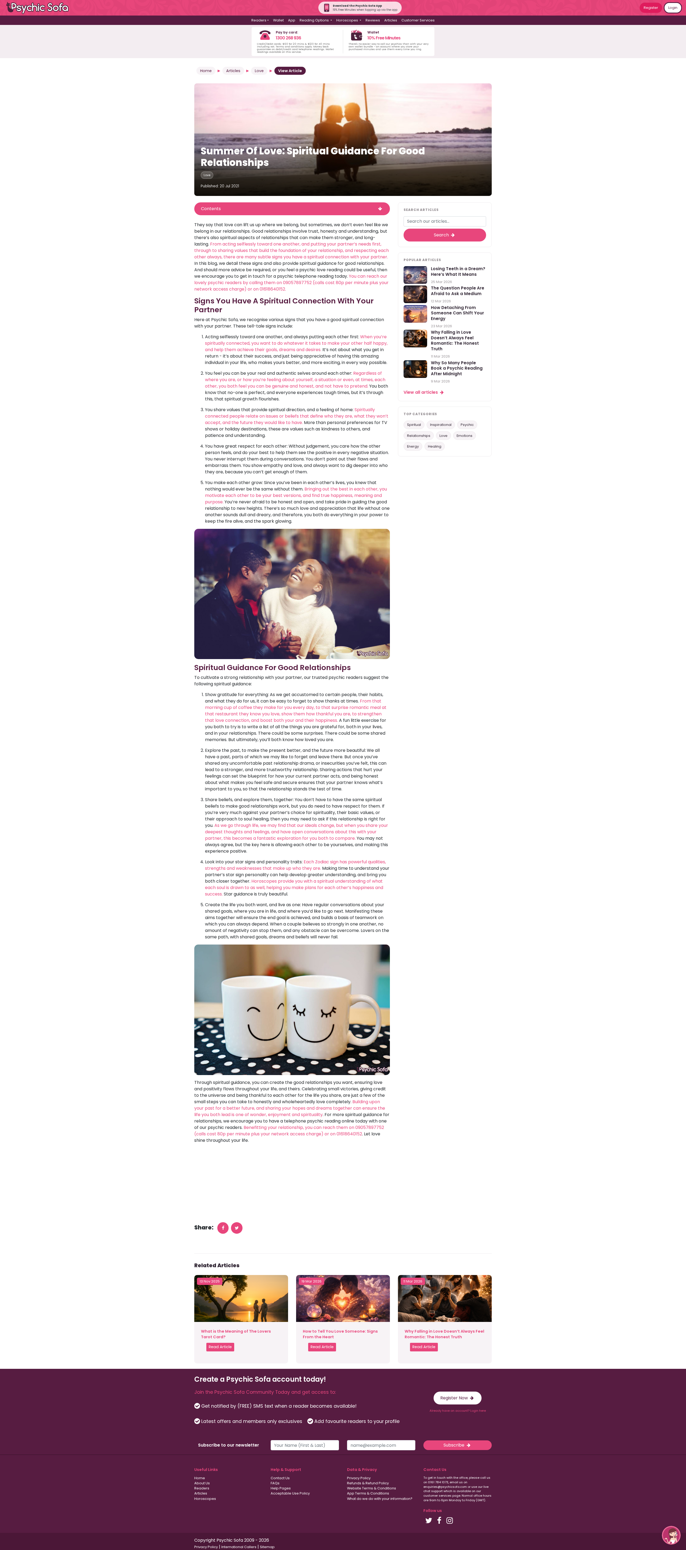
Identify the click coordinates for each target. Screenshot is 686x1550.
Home (206, 70)
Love (259, 70)
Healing (434, 446)
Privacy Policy (359, 1478)
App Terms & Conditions (368, 1493)
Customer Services (418, 20)
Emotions (464, 435)
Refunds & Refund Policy (368, 1483)
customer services (437, 1495)
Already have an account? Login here (458, 1410)
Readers (201, 1488)
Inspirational (441, 424)
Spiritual (414, 424)
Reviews (373, 20)
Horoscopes (205, 1498)
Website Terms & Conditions (371, 1488)
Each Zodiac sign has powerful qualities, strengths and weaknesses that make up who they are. (295, 865)
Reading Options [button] (315, 20)
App (291, 20)
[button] (671, 1535)
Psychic (467, 424)
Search (442, 235)
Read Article (220, 1347)
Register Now (454, 1398)
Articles (390, 20)
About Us (202, 1483)
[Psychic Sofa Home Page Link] (40, 8)
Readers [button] (258, 20)
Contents (211, 209)
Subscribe (454, 1445)
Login (672, 7)
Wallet (278, 20)
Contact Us (280, 1478)
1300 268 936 (288, 38)
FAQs (275, 1483)
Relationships (418, 435)
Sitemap (267, 1547)
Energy (413, 446)
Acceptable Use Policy (290, 1493)
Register (651, 7)
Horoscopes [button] (347, 20)
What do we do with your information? (379, 1498)
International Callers (238, 1547)
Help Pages (281, 1488)
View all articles (421, 392)
